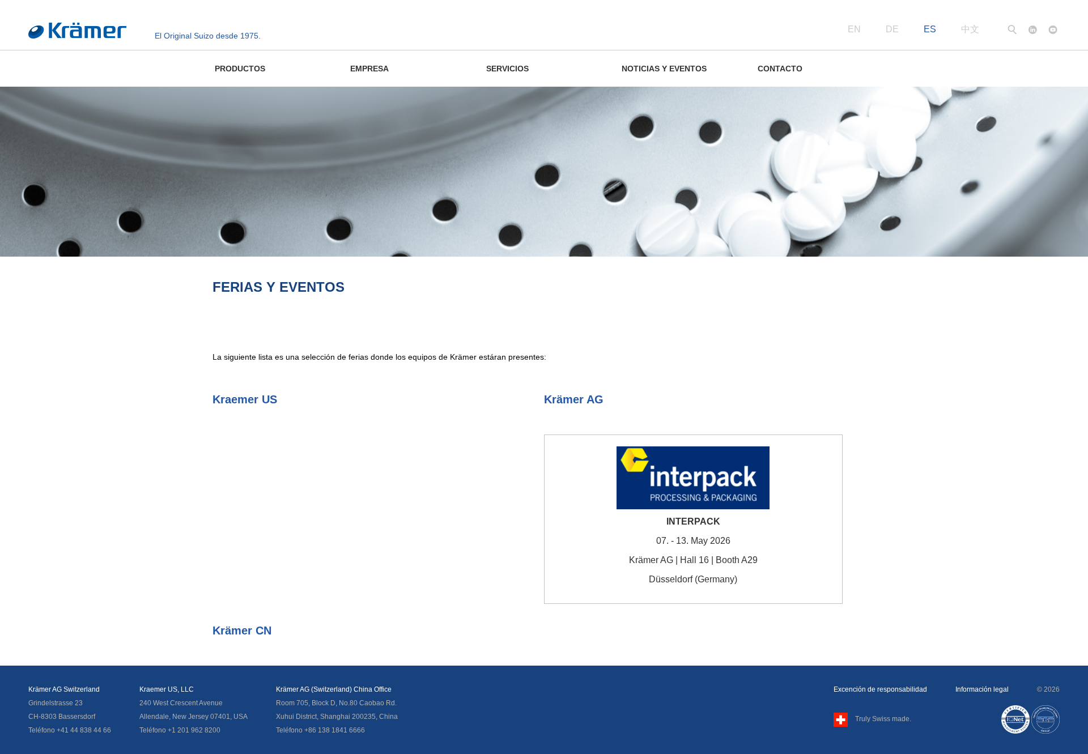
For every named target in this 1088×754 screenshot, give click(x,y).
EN (854, 29)
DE (892, 29)
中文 (970, 29)
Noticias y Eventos (664, 68)
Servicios (507, 68)
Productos (240, 68)
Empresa (369, 68)
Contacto (780, 68)
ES (930, 29)
